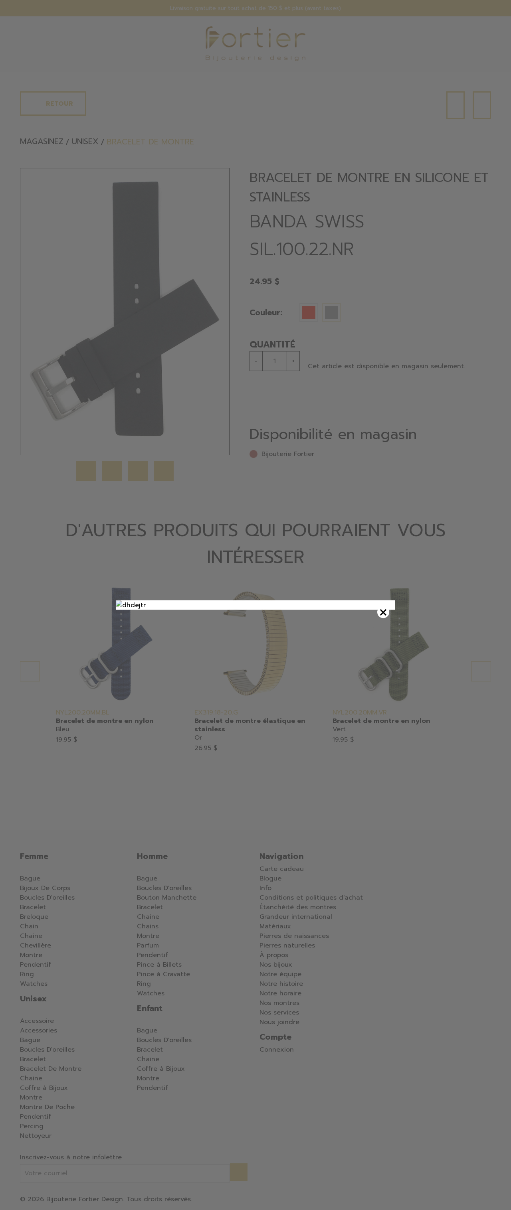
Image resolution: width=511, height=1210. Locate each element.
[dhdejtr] (255, 605)
